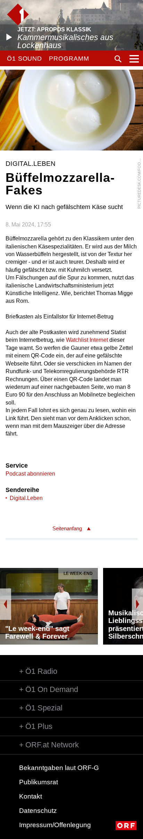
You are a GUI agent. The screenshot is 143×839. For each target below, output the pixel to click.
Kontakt (30, 796)
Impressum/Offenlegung (55, 825)
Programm (69, 58)
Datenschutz (38, 810)
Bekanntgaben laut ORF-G (59, 767)
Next (137, 604)
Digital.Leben (26, 498)
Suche (118, 58)
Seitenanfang (67, 528)
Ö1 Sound (24, 58)
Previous (5, 604)
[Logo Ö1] (18, 14)
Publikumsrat (38, 782)
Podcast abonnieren (30, 474)
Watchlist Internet (87, 340)
